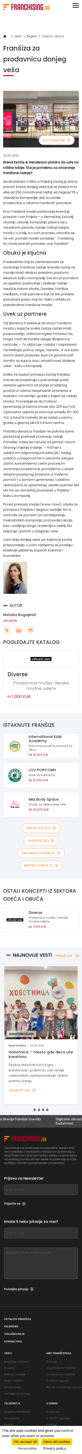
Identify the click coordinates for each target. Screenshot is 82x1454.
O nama (52, 1403)
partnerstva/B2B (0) (38, 853)
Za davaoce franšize (60, 1374)
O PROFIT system (58, 1418)
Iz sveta (9, 1368)
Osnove (51, 1362)
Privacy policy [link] (54, 1448)
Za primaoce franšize (61, 1368)
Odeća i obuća (53, 36)
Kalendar (11, 1326)
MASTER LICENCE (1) (38, 865)
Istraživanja (12, 1387)
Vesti (17, 36)
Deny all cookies (56, 1441)
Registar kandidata (17, 1412)
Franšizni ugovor (57, 1381)
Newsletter (12, 1418)
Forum (8, 1425)
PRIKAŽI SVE (63, 956)
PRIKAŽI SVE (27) (38, 828)
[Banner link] (41, 23)
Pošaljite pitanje (16, 1289)
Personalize (27, 1448)
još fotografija (54, 140)
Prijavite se (12, 1203)
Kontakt (51, 1425)
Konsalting (13, 1341)
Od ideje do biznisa (17, 1394)
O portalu (53, 1412)
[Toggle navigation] (76, 5)
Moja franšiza (13, 1381)
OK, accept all (25, 1441)
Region (32, 36)
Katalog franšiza (17, 1319)
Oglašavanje (14, 1334)
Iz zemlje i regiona (16, 1362)
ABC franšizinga (58, 1353)
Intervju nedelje (14, 1374)
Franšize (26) (38, 841)
